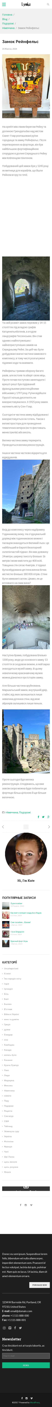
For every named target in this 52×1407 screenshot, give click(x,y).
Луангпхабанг (16, 903)
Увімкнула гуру (11, 1131)
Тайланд (8, 1126)
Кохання (8, 1060)
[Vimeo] (31, 1205)
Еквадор (8, 1034)
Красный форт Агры (19, 941)
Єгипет (7, 973)
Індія (6, 984)
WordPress (35, 1402)
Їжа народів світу (12, 978)
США (6, 1121)
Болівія (8, 1004)
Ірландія (8, 989)
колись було (10, 1055)
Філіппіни (8, 1141)
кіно (6, 1040)
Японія (7, 1172)
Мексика (8, 1085)
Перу (6, 1101)
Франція (8, 1146)
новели (7, 1096)
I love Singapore (17, 932)
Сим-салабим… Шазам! (21, 922)
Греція (7, 1024)
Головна (7, 14)
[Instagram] (26, 1205)
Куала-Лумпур (11, 1065)
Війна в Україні (11, 1014)
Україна (8, 1136)
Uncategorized (11, 968)
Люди (7, 1075)
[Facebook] (20, 1205)
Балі (6, 999)
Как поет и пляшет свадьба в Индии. (26, 913)
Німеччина (8, 28)
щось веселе (10, 1162)
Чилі (6, 1152)
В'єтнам (8, 1009)
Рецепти (8, 1111)
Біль (6, 994)
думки (7, 1029)
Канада (7, 1050)
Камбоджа (9, 1045)
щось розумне (11, 1167)
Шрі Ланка (9, 1157)
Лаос (6, 1070)
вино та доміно (11, 1019)
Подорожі (8, 23)
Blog (4, 19)
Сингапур (8, 1116)
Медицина (9, 1080)
